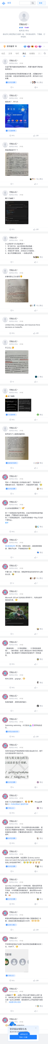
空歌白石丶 (14, 60)
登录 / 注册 (23, 1037)
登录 (40, 3)
